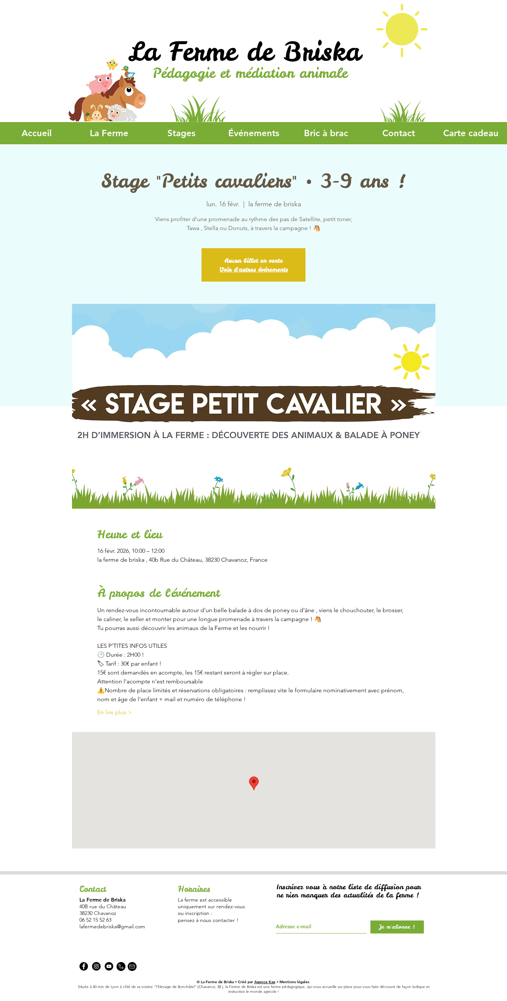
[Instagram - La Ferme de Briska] (96, 966)
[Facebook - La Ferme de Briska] (83, 966)
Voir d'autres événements (254, 269)
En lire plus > (114, 712)
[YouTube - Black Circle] (109, 966)
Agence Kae (264, 981)
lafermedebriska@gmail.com (112, 926)
